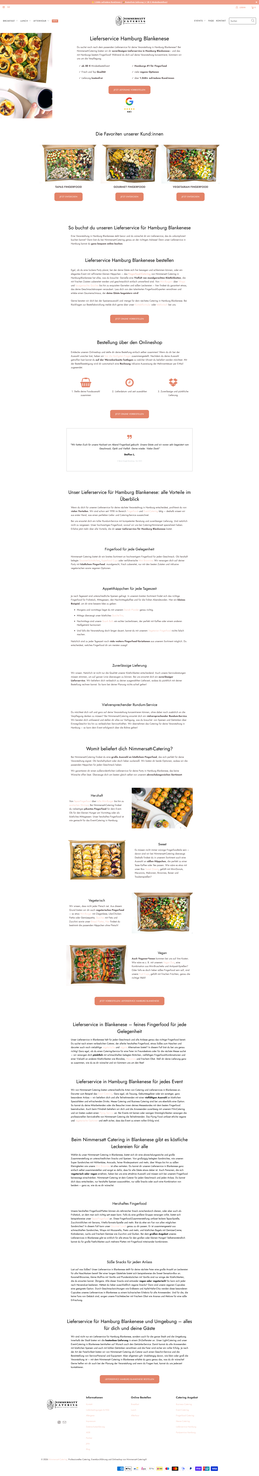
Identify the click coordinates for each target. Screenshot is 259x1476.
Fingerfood (132, 511)
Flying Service (107, 1113)
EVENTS (199, 20)
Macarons (131, 1059)
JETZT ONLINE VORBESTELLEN (129, 318)
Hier (107, 921)
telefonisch (162, 304)
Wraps (182, 281)
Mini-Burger (86, 913)
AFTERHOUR (40, 20)
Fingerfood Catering (185, 1415)
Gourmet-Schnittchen (89, 560)
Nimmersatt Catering (58, 1459)
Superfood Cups (109, 560)
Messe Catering (183, 1421)
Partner (89, 1437)
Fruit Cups (144, 974)
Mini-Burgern (166, 281)
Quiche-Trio (117, 615)
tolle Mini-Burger (105, 801)
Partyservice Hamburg (186, 1432)
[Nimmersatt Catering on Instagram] (3, 7)
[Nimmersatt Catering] (130, 21)
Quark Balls (108, 621)
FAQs (211, 20)
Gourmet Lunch (118, 1226)
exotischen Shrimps (78, 805)
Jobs (88, 1443)
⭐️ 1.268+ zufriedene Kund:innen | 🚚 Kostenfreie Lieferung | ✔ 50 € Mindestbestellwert (129, 2)
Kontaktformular (143, 304)
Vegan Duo (168, 962)
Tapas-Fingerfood (82, 801)
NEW (55, 20)
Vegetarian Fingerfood (159, 630)
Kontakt (221, 20)
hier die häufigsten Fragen (118, 356)
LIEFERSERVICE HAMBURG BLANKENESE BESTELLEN (129, 1379)
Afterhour (135, 1415)
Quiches (100, 917)
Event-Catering (151, 511)
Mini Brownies (146, 560)
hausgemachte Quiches (87, 285)
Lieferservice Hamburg (186, 1426)
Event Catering (105, 1093)
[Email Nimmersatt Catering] (8, 7)
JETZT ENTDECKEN (68, 196)
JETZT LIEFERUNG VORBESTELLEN (129, 89)
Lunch (133, 1409)
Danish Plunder (131, 610)
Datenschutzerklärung (95, 1426)
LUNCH (24, 20)
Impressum (91, 1421)
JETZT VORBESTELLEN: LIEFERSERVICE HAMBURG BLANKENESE (129, 1000)
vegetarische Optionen (86, 1120)
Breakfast (135, 1404)
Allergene (90, 1415)
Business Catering (184, 1404)
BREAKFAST (9, 20)
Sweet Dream (152, 869)
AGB (88, 1432)
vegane (123, 1047)
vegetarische (109, 1047)
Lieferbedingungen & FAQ (97, 1409)
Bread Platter (97, 921)
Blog (88, 1449)
